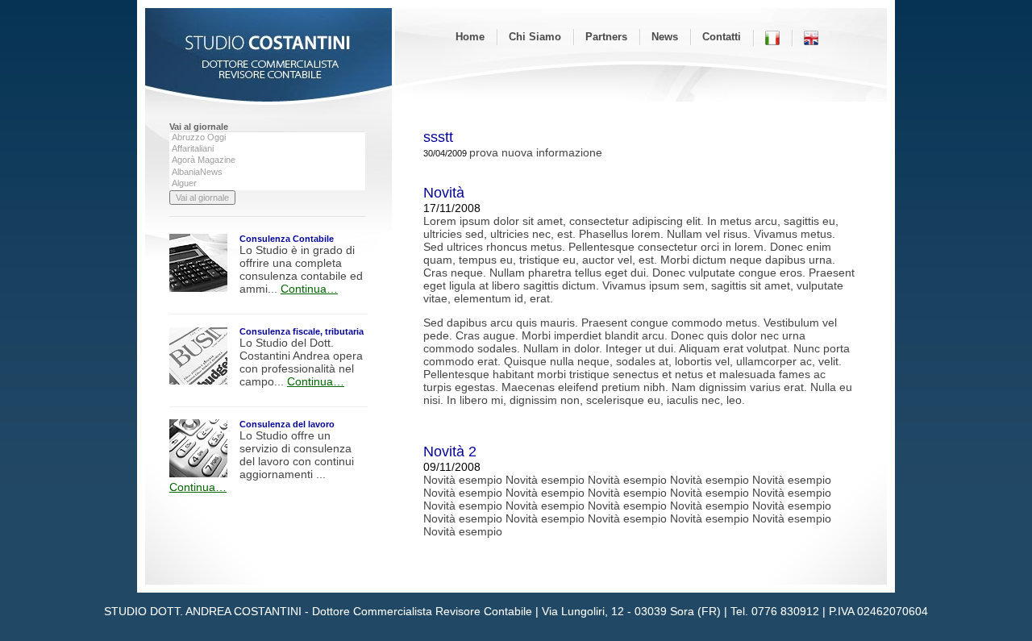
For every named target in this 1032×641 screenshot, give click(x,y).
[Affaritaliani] (267, 149)
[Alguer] (267, 183)
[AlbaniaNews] (267, 172)
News (664, 37)
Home (470, 37)
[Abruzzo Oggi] (267, 138)
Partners (606, 37)
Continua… (309, 288)
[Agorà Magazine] (267, 160)
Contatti (721, 37)
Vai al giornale (198, 126)
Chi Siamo (535, 37)
